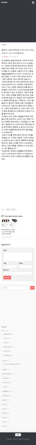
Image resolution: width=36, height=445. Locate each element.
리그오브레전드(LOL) (11, 364)
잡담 (4, 413)
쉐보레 (8, 209)
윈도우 (7, 351)
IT (3, 330)
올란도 (13, 209)
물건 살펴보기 (7, 374)
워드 (6, 342)
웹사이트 (6, 270)
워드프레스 (8, 347)
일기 (4, 409)
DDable (4, 2)
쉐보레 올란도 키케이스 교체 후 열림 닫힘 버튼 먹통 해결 (8, 232)
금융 (4, 369)
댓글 (5, 250)
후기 (4, 426)
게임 (4, 361)
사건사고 (6, 382)
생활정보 (4, 44)
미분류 (5, 378)
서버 (6, 338)
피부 (4, 422)
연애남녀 (6, 395)
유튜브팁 (7, 355)
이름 (4, 263)
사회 (4, 387)
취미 (4, 417)
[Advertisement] (18, 23)
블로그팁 (7, 334)
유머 (4, 404)
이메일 (21, 263)
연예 (4, 400)
